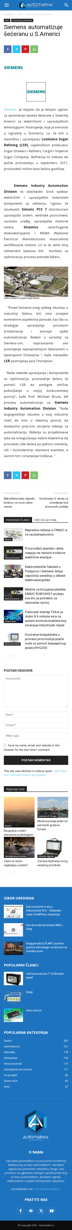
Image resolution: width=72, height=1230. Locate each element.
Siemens (10, 109)
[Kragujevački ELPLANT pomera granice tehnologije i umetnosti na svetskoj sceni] (13, 948)
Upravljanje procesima (38, 14)
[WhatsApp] (34, 49)
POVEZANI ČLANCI (18, 520)
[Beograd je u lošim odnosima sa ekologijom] (19, 812)
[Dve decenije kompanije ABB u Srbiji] (13, 930)
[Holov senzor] (13, 1015)
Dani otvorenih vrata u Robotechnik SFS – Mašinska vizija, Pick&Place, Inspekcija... (44, 910)
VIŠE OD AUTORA (45, 520)
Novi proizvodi (12, 557)
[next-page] (12, 657)
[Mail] (31, 1211)
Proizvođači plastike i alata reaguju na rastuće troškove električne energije (45, 552)
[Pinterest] (25, 49)
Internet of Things (48, 816)
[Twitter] (16, 49)
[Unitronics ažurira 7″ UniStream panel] (13, 978)
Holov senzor (34, 1010)
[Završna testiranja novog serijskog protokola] (52, 847)
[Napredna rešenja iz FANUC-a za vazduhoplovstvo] (13, 534)
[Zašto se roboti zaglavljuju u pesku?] (19, 847)
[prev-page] (6, 657)
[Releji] (13, 997)
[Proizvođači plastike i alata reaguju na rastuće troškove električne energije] (13, 552)
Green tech (10, 621)
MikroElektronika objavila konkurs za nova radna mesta (19, 502)
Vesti (20, 14)
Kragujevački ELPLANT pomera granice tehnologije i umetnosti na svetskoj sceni (46, 947)
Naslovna (9, 14)
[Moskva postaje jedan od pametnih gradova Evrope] (52, 807)
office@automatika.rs (47, 1189)
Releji (29, 992)
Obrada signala (46, 856)
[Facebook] (8, 49)
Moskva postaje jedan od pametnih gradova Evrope (52, 825)
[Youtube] (51, 1211)
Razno (8, 539)
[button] (6, 5)
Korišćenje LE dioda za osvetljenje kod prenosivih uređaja (54, 502)
